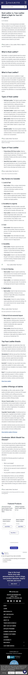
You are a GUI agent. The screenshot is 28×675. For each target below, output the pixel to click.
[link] (7, 517)
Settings (4, 673)
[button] (14, 548)
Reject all (11, 673)
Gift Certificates (9, 614)
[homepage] (13, 2)
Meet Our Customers (10, 626)
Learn (5, 608)
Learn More (7, 526)
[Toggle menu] (2, 3)
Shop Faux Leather (6, 381)
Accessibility (7, 640)
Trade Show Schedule (10, 623)
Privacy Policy (9, 653)
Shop (5, 605)
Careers (6, 637)
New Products (8, 611)
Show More (13, 532)
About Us (6, 620)
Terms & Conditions (17, 653)
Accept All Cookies (21, 673)
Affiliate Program (9, 628)
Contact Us (7, 617)
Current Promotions (10, 631)
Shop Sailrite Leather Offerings (9, 432)
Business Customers (10, 634)
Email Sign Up (14, 583)
